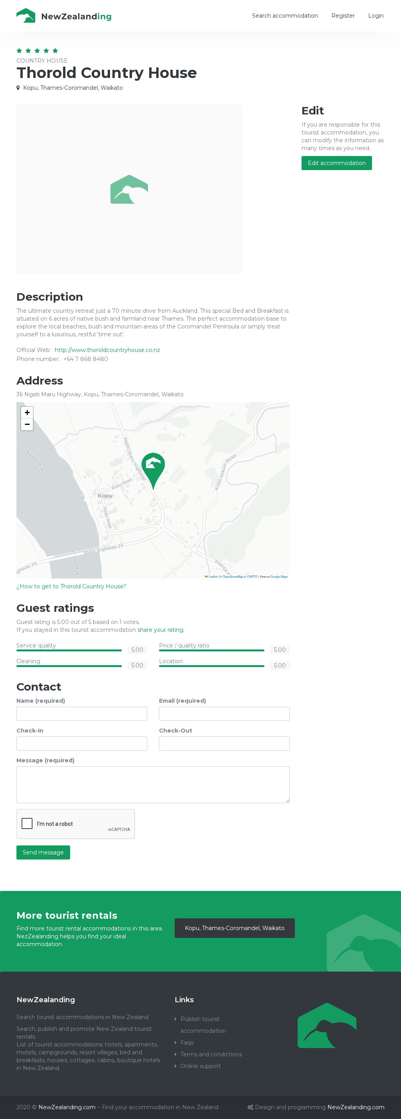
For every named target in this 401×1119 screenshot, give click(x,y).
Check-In (29, 730)
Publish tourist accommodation (203, 1025)
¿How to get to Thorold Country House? (71, 586)
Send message (43, 852)
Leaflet (212, 576)
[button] (153, 471)
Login (376, 15)
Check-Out (175, 730)
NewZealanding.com (67, 1107)
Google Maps (279, 576)
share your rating (160, 629)
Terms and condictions (211, 1054)
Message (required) (45, 760)
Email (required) (182, 700)
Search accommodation (285, 15)
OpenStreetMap (233, 576)
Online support (201, 1066)
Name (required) (40, 700)
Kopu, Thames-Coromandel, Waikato (235, 928)
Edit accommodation (337, 163)
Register (343, 15)
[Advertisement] (343, 303)
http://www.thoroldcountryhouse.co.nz (107, 350)
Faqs (187, 1042)
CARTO (252, 576)
